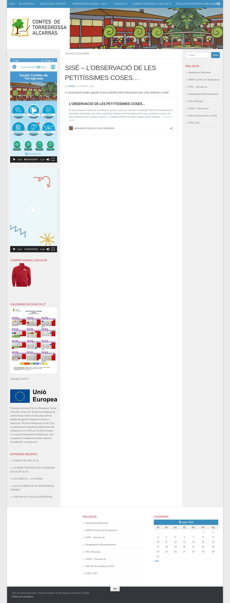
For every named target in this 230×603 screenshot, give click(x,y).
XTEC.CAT (194, 122)
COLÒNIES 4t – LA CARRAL (28, 478)
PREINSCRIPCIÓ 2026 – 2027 (89, 4)
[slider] (31, 159)
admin (71, 86)
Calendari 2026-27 (19, 378)
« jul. (156, 560)
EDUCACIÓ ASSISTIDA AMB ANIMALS (198, 4)
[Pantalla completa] (53, 159)
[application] (33, 110)
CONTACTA (120, 4)
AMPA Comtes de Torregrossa (203, 79)
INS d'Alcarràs (195, 101)
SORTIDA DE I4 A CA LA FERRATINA (32, 496)
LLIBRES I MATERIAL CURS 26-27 (151, 4)
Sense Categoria (77, 53)
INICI (12, 4)
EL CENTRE (26, 4)
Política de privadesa (22, 596)
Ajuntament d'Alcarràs (199, 72)
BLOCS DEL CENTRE (53, 4)
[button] (33, 110)
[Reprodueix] (14, 159)
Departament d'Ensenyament (203, 94)
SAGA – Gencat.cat (198, 108)
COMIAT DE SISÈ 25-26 (25, 460)
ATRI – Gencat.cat (197, 86)
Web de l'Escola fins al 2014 (202, 115)
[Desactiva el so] (48, 159)
